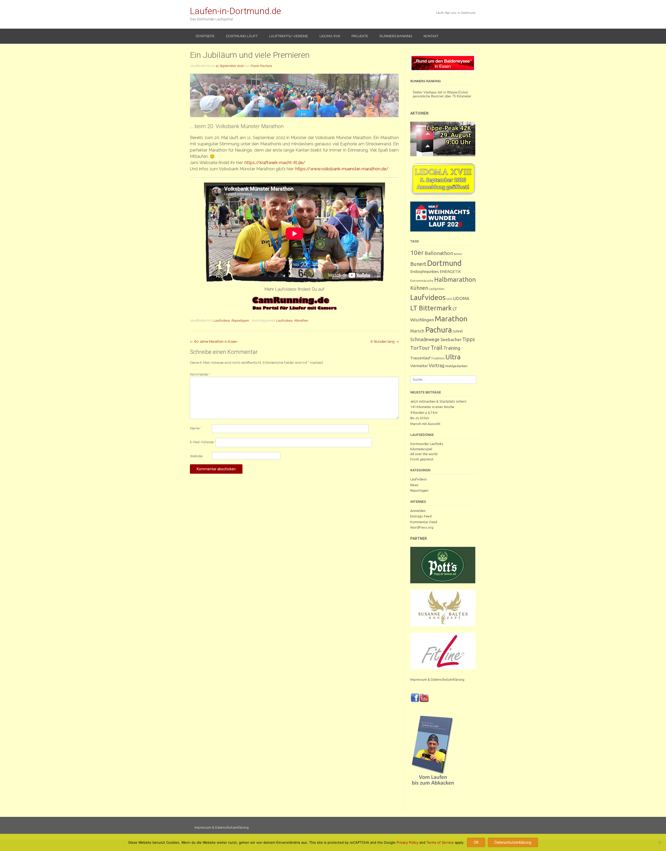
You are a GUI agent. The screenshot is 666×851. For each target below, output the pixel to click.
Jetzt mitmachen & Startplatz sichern (438, 401)
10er (417, 252)
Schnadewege (425, 339)
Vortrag (436, 365)
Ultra (452, 357)
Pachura (438, 330)
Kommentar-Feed (423, 522)
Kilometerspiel (421, 449)
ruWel (458, 331)
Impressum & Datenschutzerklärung (437, 679)
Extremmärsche (421, 280)
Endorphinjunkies (424, 271)
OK (476, 842)
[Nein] (659, 842)
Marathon (301, 320)
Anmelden (418, 510)
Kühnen (419, 288)
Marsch (417, 331)
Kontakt (431, 36)
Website (196, 456)
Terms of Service (440, 842)
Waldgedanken (456, 366)
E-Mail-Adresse (202, 442)
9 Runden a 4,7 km (424, 412)
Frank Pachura (261, 66)
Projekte (359, 36)
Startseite (205, 36)
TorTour (420, 348)
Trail (437, 347)
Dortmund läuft (242, 36)
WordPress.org (421, 527)
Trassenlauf (420, 358)
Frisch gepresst (421, 459)
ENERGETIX (450, 271)
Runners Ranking (396, 36)
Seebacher (451, 339)
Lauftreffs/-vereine (288, 36)
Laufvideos (221, 320)
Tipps (468, 339)
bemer (458, 253)
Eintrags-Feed (421, 516)
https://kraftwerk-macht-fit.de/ (275, 162)
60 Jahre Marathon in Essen (213, 341)
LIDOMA (461, 298)
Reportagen (240, 320)
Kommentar (200, 374)
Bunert (418, 264)
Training (451, 348)
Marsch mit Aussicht (425, 424)
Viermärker (419, 366)
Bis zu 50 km (419, 418)
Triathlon (438, 358)
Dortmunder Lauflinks (426, 444)
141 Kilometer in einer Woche (432, 407)
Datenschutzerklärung (513, 842)
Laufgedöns (436, 288)
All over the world (423, 454)
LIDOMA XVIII (329, 36)
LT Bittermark (431, 308)
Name (195, 428)
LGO (449, 299)
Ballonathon (439, 253)
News (414, 485)
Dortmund (444, 263)
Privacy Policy (407, 842)
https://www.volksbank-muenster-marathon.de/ (342, 168)
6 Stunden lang (384, 341)
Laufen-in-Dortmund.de (235, 11)
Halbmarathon (455, 279)
